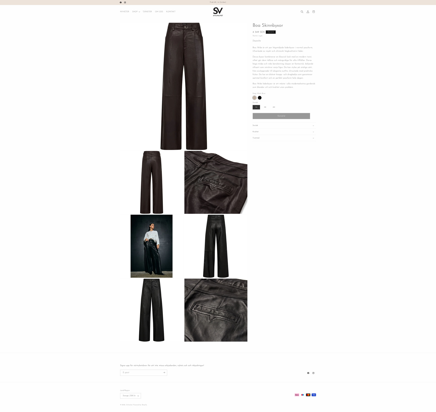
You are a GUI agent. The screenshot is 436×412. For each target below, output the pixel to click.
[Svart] (259, 98)
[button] (136, 12)
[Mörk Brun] (254, 98)
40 (275, 107)
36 (257, 107)
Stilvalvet (129, 405)
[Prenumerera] (164, 373)
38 (266, 107)
